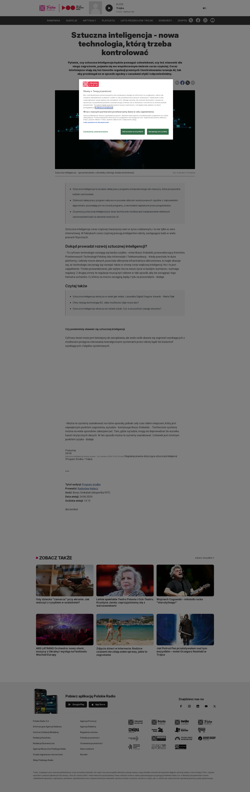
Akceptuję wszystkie (158, 132)
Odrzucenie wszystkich (132, 132)
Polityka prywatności (104, 108)
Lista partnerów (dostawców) (96, 122)
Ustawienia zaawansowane (95, 131)
